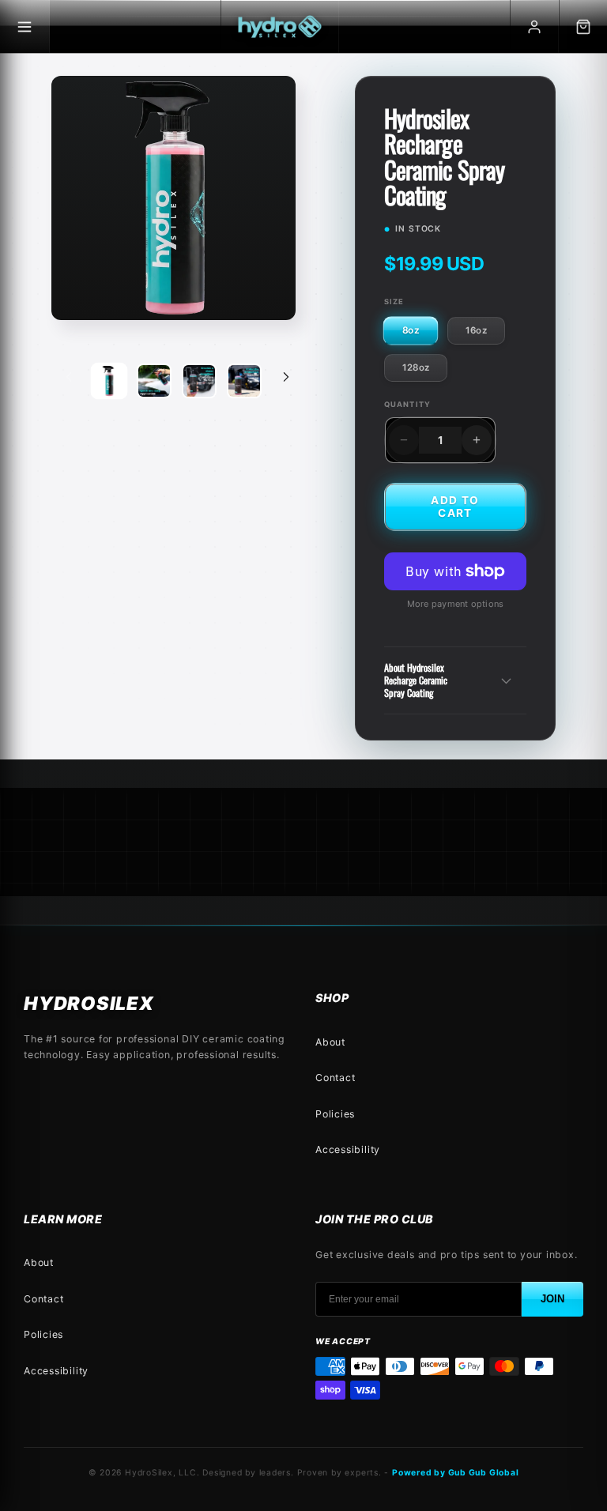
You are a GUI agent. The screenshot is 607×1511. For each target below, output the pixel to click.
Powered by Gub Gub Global (455, 1473)
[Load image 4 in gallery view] (199, 381)
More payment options (455, 603)
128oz (415, 367)
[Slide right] (286, 377)
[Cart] (583, 26)
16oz (476, 330)
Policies (335, 1114)
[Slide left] (68, 377)
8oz (411, 331)
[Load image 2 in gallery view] (154, 381)
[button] (455, 680)
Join (552, 1299)
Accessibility (347, 1149)
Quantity (407, 404)
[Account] (534, 26)
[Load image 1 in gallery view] (109, 381)
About (330, 1042)
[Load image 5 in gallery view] (244, 381)
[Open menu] (25, 26)
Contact (335, 1077)
